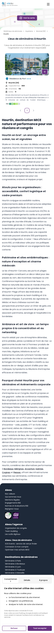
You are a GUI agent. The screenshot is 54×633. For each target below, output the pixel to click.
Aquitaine (29, 31)
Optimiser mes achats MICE (17, 549)
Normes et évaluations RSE (16, 506)
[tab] (11, 580)
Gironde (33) (41, 31)
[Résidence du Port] (27, 80)
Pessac (17, 472)
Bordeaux (8, 468)
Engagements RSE (13, 503)
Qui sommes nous (13, 497)
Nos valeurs (10, 494)
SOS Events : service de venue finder (21, 543)
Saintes (39, 468)
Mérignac (19, 468)
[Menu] (48, 4)
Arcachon (30, 468)
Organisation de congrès (16, 528)
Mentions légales (12, 500)
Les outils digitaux (12, 534)
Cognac (6, 472)
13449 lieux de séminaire (13, 31)
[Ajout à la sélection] (44, 71)
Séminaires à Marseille (14, 573)
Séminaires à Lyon (13, 567)
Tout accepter (40, 628)
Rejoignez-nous (12, 509)
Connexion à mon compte (16, 546)
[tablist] (27, 580)
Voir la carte (29, 18)
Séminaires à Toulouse (15, 570)
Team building (11, 531)
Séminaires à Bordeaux (15, 564)
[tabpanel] (27, 602)
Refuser (14, 628)
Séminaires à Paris (13, 561)
